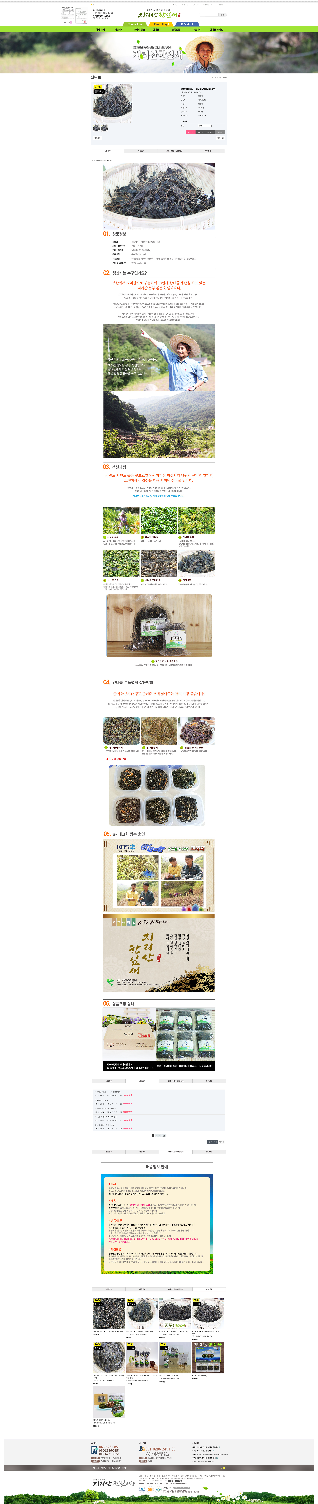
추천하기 (220, 132)
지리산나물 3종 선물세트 (101, 1420)
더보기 (221, 1142)
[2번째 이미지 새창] (104, 125)
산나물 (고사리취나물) (199, 1376)
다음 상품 (220, 138)
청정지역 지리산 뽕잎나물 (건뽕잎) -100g (139, 1331)
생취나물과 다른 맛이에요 (104, 1125)
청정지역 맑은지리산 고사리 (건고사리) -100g (108, 1331)
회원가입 (185, 5)
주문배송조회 (207, 5)
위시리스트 (210, 132)
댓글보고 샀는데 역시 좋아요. (105, 1108)
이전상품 (97, 138)
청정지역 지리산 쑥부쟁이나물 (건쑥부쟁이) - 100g (207, 1332)
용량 (182, 126)
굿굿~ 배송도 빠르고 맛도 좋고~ (106, 1117)
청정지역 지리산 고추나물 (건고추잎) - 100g (173, 1331)
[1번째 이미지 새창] (96, 125)
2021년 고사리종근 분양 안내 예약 (203, 1461)
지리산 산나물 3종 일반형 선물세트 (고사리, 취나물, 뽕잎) (141, 1377)
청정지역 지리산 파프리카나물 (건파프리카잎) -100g (108, 1377)
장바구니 (196, 5)
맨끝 (163, 1136)
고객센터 (220, 5)
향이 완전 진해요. (101, 1100)
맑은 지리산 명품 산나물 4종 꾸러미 (171, 1376)
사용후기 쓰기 (212, 1142)
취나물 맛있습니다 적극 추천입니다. (108, 1092)
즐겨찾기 (96, 5)
